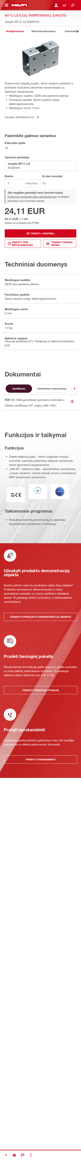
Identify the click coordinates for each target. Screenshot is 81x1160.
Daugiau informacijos (19, 117)
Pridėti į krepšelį (43, 233)
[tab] (15, 31)
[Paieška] (73, 5)
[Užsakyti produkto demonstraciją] (14, 1155)
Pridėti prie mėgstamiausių (22, 243)
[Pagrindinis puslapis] (19, 5)
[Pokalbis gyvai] (22, 1155)
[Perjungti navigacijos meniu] (6, 5)
